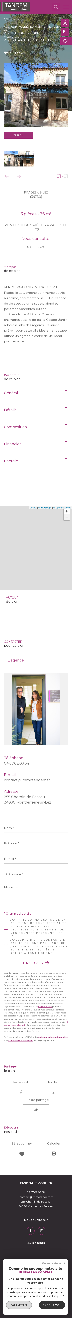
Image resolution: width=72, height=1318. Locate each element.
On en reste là (51, 1263)
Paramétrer (19, 1305)
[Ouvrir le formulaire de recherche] (56, 7)
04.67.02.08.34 (16, 763)
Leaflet (33, 507)
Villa (7, 36)
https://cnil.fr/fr (45, 1006)
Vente (8, 33)
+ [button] (66, 511)
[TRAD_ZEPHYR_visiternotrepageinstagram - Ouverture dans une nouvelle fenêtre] (42, 1231)
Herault (21, 33)
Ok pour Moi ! (52, 1305)
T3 (15, 36)
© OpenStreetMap (62, 507)
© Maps (45, 507)
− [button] (66, 517)
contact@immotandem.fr (27, 780)
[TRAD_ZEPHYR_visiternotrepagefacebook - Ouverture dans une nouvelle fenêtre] (31, 1231)
